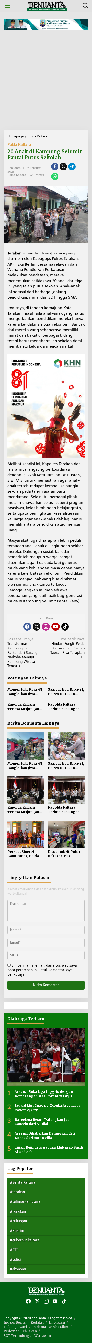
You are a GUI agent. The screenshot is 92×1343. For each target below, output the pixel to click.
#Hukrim (17, 1231)
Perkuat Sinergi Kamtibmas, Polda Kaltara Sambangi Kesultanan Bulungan (25, 854)
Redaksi (37, 1322)
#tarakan (17, 1192)
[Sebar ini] (54, 166)
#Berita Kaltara (22, 1182)
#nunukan (18, 1211)
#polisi (15, 1260)
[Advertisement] (46, 82)
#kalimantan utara (25, 1202)
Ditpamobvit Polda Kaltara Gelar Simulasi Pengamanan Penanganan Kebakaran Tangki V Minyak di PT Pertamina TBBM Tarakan (65, 854)
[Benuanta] (47, 5)
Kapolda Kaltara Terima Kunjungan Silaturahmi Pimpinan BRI (23, 706)
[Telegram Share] (72, 166)
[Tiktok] (65, 627)
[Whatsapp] (54, 176)
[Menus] (8, 6)
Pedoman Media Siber (50, 1327)
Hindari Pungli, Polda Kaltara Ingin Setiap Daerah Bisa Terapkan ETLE (67, 648)
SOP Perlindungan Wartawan (27, 1336)
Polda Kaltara (19, 144)
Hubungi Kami (15, 1327)
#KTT (14, 1250)
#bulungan (18, 1221)
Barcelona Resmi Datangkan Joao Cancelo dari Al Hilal (43, 1122)
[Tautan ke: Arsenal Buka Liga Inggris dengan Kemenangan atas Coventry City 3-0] (46, 1057)
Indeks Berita (15, 1322)
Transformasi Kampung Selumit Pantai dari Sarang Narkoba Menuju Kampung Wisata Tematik (22, 652)
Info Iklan (57, 1322)
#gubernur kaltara (24, 1240)
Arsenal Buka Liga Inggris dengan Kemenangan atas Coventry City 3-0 (45, 1094)
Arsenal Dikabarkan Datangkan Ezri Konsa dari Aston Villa (45, 1135)
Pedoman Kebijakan (20, 1331)
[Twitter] (36, 627)
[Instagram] (46, 627)
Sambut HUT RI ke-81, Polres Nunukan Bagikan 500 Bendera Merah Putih (66, 691)
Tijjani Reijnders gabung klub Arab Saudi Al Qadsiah (49, 1149)
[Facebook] (27, 627)
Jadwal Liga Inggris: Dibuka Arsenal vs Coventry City (47, 1108)
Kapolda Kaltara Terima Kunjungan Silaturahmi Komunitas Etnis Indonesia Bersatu (63, 706)
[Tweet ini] (63, 166)
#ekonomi (18, 1269)
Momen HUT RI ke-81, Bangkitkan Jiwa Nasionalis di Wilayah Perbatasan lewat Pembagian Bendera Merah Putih (25, 691)
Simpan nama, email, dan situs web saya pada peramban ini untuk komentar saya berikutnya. (42, 970)
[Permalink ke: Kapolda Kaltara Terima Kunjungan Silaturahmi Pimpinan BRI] (25, 790)
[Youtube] (55, 627)
